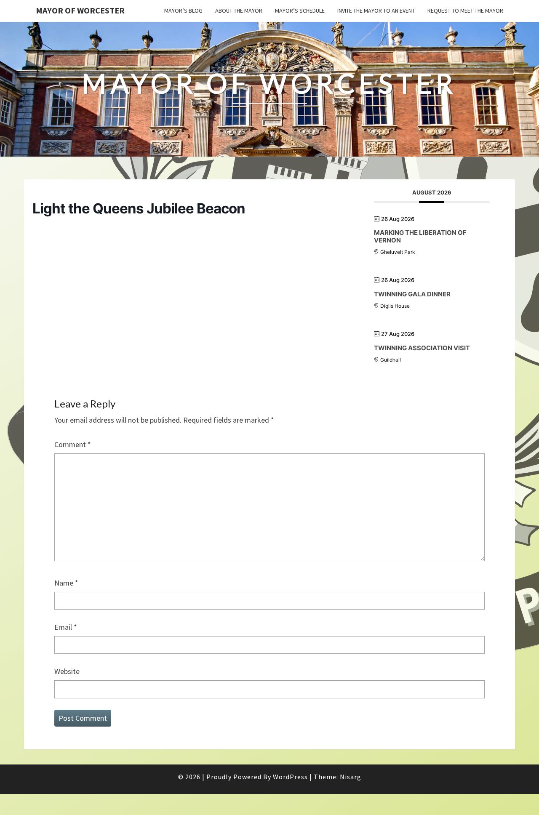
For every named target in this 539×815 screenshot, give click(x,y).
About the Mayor (238, 10)
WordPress (290, 776)
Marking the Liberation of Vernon (420, 236)
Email (65, 627)
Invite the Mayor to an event (376, 10)
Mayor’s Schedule (300, 10)
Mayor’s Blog (183, 10)
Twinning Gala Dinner (412, 294)
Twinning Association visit (422, 348)
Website (67, 671)
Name (66, 583)
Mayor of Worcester (80, 10)
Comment (72, 444)
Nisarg (350, 776)
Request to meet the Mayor (465, 10)
